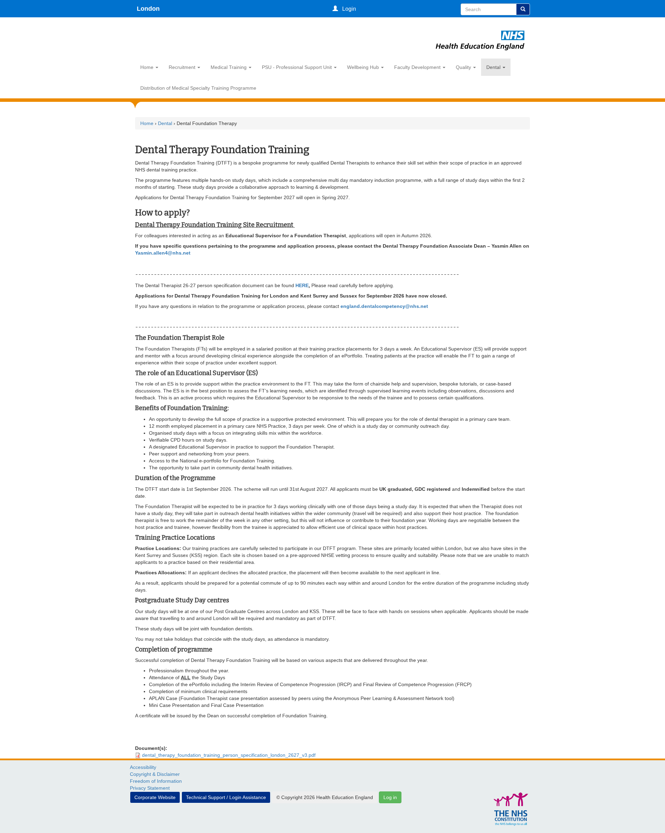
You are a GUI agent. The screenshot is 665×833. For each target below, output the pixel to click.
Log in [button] (390, 797)
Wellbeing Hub (363, 67)
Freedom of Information (156, 781)
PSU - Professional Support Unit (297, 67)
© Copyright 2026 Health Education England (324, 797)
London (148, 8)
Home (147, 67)
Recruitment (183, 67)
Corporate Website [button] (155, 797)
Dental (494, 67)
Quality (464, 67)
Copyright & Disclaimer (155, 774)
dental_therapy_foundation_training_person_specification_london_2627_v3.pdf (229, 755)
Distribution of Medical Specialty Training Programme (198, 88)
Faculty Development (418, 67)
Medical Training (229, 67)
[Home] (480, 32)
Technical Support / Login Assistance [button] (226, 797)
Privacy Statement (150, 788)
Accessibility (143, 767)
